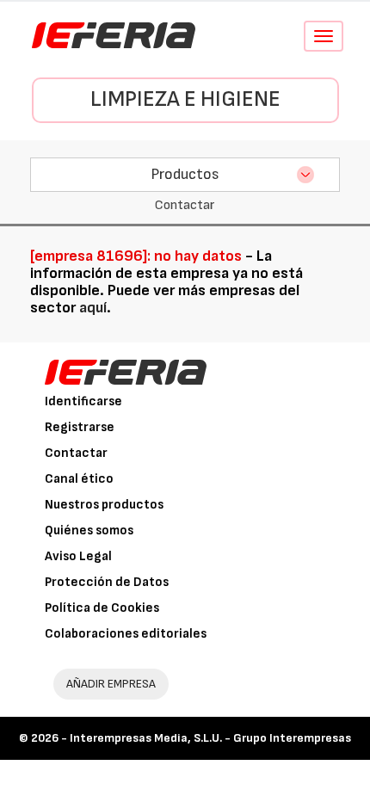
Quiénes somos (89, 530)
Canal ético (79, 479)
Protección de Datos (107, 582)
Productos (185, 174)
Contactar (76, 453)
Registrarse (79, 427)
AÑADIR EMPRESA (111, 683)
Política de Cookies (102, 608)
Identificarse (83, 401)
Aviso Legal (78, 556)
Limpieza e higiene (185, 99)
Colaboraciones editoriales (126, 634)
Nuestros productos (104, 505)
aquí (93, 308)
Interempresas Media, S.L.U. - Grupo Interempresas (210, 738)
